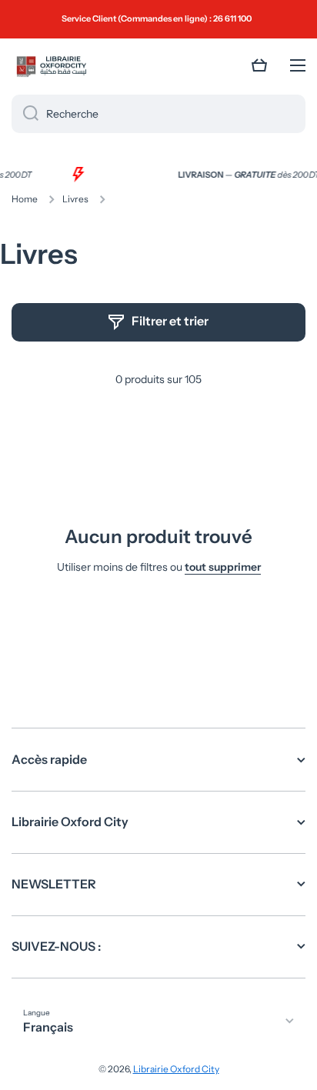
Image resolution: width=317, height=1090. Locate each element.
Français (48, 1027)
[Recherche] (25, 114)
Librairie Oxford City (176, 1069)
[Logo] (50, 65)
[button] (259, 65)
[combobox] (158, 114)
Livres (75, 199)
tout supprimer (223, 567)
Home (25, 199)
